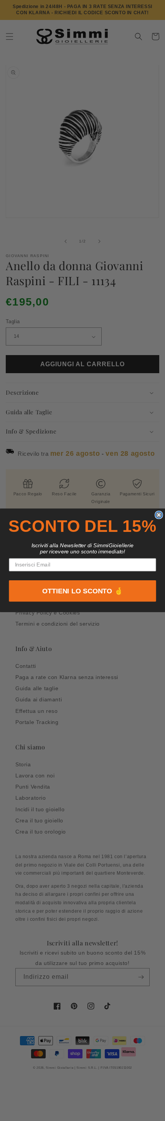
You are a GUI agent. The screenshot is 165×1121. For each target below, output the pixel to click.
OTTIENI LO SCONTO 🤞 (82, 591)
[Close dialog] (158, 515)
